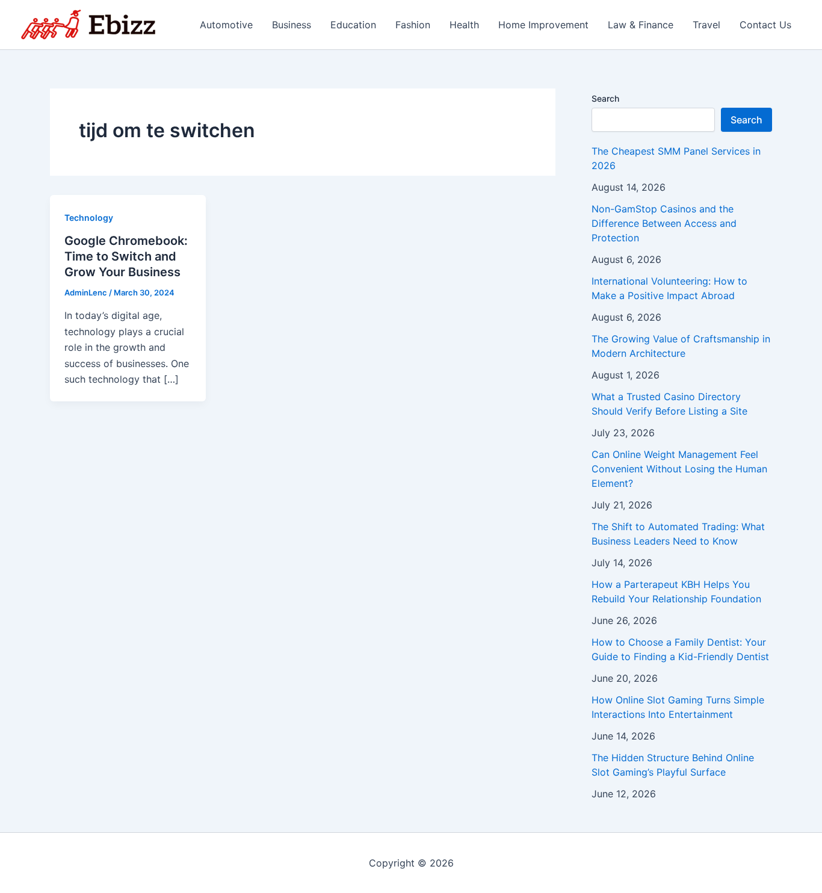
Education (353, 25)
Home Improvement (543, 25)
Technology (88, 217)
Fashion (412, 25)
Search (605, 98)
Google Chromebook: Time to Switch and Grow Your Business (126, 256)
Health (464, 25)
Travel (706, 25)
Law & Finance (640, 25)
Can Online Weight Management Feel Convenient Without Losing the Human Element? (679, 468)
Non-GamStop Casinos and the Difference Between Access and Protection (664, 223)
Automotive (226, 25)
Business (291, 25)
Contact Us (765, 25)
